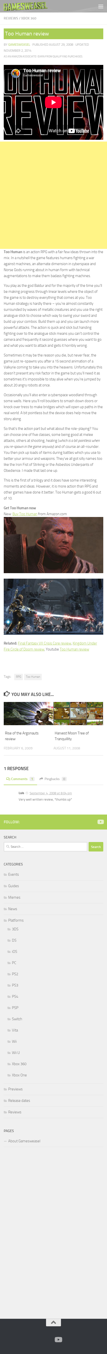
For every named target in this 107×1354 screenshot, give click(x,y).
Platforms (16, 920)
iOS (14, 951)
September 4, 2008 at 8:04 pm (51, 793)
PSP (15, 1008)
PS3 (15, 985)
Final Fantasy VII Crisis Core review (44, 643)
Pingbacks (55, 779)
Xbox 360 (28, 18)
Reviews (11, 18)
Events (13, 874)
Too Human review (74, 649)
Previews (15, 1089)
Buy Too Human (24, 514)
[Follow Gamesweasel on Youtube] (100, 822)
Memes (14, 897)
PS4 (15, 996)
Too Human (33, 676)
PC (14, 963)
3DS (15, 929)
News (12, 909)
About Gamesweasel (24, 1141)
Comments (22, 779)
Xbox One (19, 1075)
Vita (15, 1030)
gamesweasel (19, 44)
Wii (14, 1041)
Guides (13, 886)
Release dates (19, 1100)
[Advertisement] (53, 195)
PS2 (15, 974)
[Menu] (101, 6)
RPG (18, 676)
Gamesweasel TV (25, 6)
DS (14, 940)
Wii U (16, 1052)
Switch (17, 1019)
